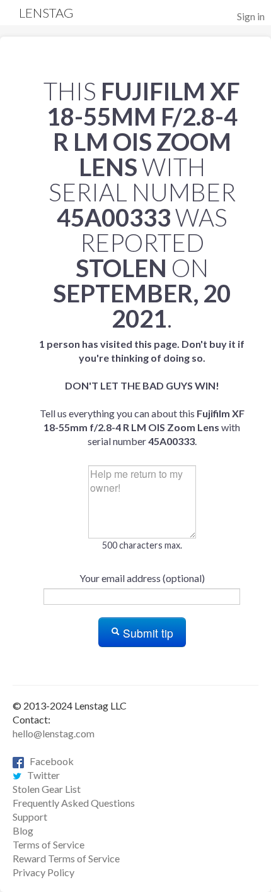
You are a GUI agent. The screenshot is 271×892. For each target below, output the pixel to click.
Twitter (40, 775)
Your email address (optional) (142, 578)
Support (30, 817)
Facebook (49, 761)
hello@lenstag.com (54, 733)
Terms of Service (48, 844)
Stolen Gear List (47, 789)
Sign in (251, 16)
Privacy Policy (43, 872)
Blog (23, 830)
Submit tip (146, 633)
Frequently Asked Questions (74, 803)
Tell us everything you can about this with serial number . (142, 392)
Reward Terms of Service (66, 858)
